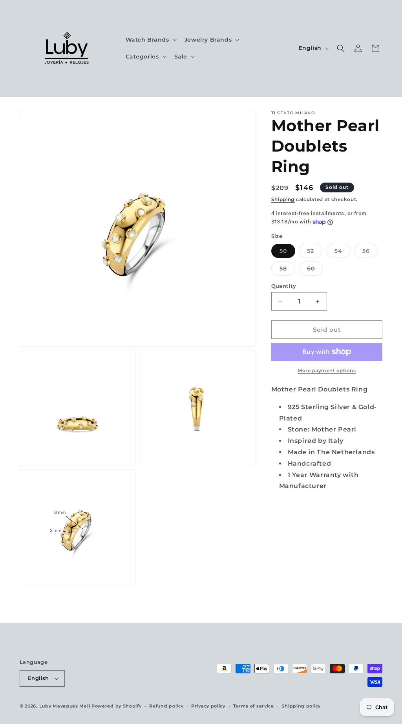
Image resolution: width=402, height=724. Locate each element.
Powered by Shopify (116, 706)
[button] (150, 39)
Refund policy (166, 706)
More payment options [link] (327, 370)
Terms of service (253, 706)
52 (314, 252)
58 (287, 270)
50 (287, 252)
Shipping (283, 199)
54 (342, 252)
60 (315, 270)
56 (370, 252)
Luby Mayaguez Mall (64, 706)
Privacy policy (208, 706)
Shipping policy (301, 706)
